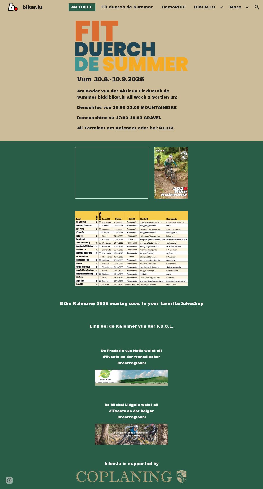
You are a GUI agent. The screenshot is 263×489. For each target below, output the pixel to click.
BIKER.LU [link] (204, 7)
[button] (257, 7)
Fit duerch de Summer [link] (127, 7)
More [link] (235, 7)
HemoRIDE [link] (173, 7)
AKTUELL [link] (82, 7)
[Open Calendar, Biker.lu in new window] (138, 154)
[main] (131, 103)
